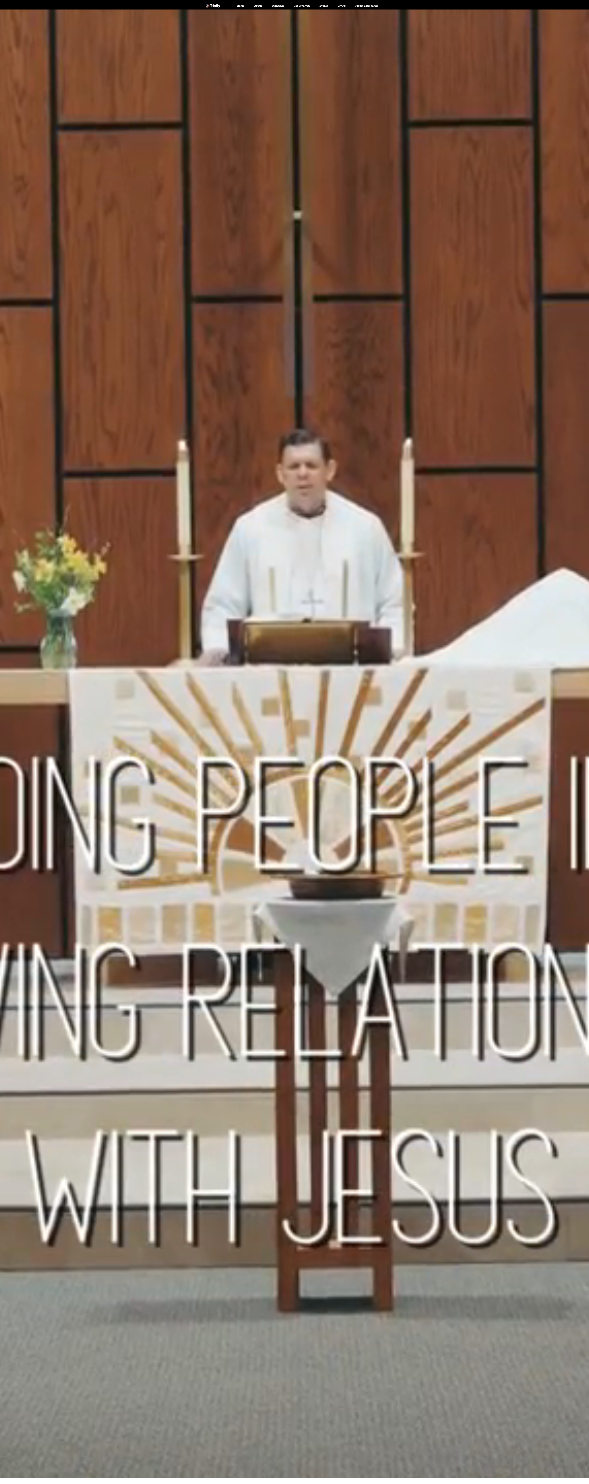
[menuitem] (240, 6)
